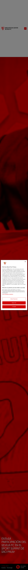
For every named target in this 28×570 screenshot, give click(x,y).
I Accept (14, 306)
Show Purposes (14, 298)
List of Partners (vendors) (7, 294)
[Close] (25, 261)
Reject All (14, 302)
